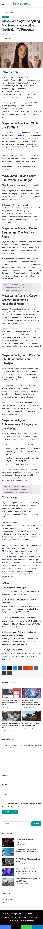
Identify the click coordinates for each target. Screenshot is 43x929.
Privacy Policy (14, 921)
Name (4, 775)
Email (4, 785)
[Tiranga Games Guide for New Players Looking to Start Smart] (8, 852)
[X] (9, 668)
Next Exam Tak (34, 913)
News (11, 12)
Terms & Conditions (27, 921)
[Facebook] (4, 668)
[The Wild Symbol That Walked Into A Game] (8, 862)
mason (7, 35)
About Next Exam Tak (12, 917)
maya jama (22, 135)
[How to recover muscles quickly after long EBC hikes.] (8, 882)
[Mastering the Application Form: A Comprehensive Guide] (11, 716)
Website (4, 794)
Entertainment (8, 899)
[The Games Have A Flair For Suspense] (8, 842)
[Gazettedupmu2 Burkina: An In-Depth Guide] (31, 716)
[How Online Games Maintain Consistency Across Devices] (8, 872)
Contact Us (25, 917)
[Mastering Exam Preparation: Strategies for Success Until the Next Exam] (21, 4)
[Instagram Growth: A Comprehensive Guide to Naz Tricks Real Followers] (31, 693)
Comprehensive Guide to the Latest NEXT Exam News (10, 703)
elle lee (4, 545)
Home (5, 12)
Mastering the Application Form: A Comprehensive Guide (11, 725)
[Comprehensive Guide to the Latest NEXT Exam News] (11, 693)
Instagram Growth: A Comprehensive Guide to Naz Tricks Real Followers (31, 703)
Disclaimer (34, 917)
